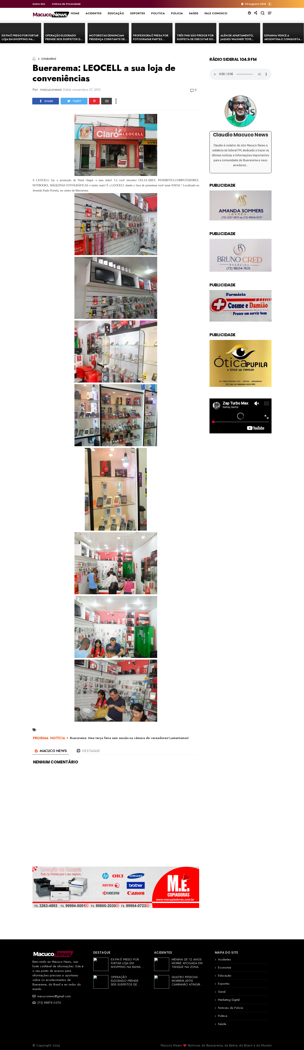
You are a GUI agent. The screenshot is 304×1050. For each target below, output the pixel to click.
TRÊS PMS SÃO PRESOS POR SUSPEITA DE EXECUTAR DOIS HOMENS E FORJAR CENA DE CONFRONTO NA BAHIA (196, 41)
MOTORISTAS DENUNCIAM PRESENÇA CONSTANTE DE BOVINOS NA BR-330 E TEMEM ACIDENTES (107, 41)
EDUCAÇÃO (116, 13)
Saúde (222, 1024)
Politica (222, 1016)
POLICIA (177, 13)
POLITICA (158, 13)
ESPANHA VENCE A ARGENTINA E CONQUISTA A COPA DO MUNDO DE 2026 (283, 39)
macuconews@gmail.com (53, 996)
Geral (221, 991)
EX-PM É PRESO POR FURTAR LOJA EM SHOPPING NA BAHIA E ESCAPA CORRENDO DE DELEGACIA (20, 41)
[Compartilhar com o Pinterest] (94, 101)
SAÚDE (193, 13)
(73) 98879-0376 (48, 1002)
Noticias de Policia (230, 1008)
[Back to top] (294, 1040)
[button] (270, 4)
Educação (224, 975)
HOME (75, 13)
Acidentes (224, 959)
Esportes (224, 983)
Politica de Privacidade (66, 4)
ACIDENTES (94, 13)
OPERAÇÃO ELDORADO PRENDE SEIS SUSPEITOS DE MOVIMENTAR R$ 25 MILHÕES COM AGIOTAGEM (64, 41)
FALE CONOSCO (216, 13)
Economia (224, 967)
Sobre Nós (38, 4)
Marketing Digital (229, 999)
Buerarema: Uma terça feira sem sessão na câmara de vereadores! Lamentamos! (129, 738)
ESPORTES (137, 13)
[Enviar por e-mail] (106, 101)
